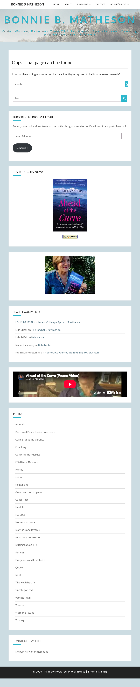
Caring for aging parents (29, 439)
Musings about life (26, 544)
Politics (19, 552)
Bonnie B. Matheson (27, 4)
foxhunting (22, 484)
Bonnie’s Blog (118, 4)
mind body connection (28, 537)
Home (56, 4)
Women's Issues (24, 612)
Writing (19, 620)
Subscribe (82, 4)
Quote (19, 567)
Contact (100, 4)
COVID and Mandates (27, 462)
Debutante (37, 337)
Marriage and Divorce (27, 529)
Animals (20, 424)
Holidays (20, 514)
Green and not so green (29, 492)
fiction (19, 477)
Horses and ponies (26, 522)
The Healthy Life (25, 582)
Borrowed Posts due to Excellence (35, 432)
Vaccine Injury (23, 597)
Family (19, 469)
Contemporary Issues (27, 454)
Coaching (20, 447)
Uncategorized (24, 590)
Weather (20, 605)
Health (19, 507)
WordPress (78, 671)
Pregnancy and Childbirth (30, 560)
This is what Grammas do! (46, 329)
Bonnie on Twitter (27, 640)
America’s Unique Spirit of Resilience (59, 322)
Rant (18, 575)
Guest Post (21, 499)
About (68, 4)
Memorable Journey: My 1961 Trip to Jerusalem (72, 352)
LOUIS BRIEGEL (24, 322)
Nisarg (102, 671)
